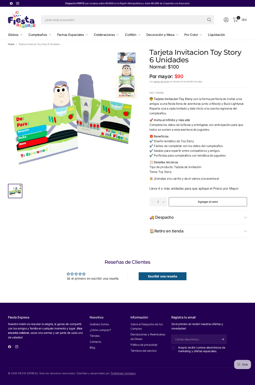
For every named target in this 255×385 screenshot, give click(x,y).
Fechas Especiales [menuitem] (70, 35)
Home (11, 44)
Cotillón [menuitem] (130, 35)
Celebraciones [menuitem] (104, 35)
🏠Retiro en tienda (166, 231)
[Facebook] (11, 3)
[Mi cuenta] (226, 19)
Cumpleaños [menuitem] (37, 35)
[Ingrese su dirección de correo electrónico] (223, 339)
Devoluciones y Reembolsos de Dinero (147, 336)
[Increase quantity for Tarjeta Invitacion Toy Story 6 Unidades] (164, 202)
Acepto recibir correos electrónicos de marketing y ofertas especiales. (201, 349)
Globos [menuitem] (13, 35)
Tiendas (95, 335)
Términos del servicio (143, 350)
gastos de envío (161, 81)
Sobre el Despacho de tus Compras (146, 326)
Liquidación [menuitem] (216, 35)
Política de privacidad (143, 344)
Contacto (95, 341)
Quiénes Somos (99, 324)
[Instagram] (17, 3)
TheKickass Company (122, 373)
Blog (92, 347)
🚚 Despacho (161, 217)
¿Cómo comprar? (100, 330)
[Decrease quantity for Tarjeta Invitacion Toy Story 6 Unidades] (153, 202)
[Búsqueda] (209, 19)
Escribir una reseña (162, 276)
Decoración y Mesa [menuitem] (160, 35)
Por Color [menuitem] (191, 35)
